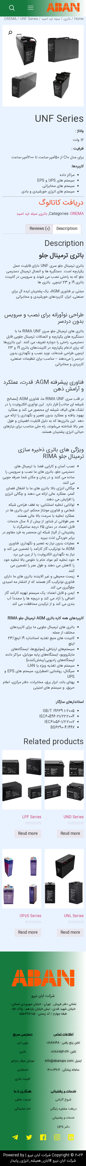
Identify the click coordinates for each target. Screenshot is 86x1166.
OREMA (10, 19)
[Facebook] (43, 1141)
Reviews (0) (40, 229)
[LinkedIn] (71, 1141)
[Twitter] (29, 1141)
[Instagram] (57, 1141)
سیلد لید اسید (51, 19)
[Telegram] (15, 1141)
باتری (67, 19)
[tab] (67, 229)
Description (66, 229)
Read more (70, 834)
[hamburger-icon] (30, 8)
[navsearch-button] (12, 8)
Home (79, 19)
